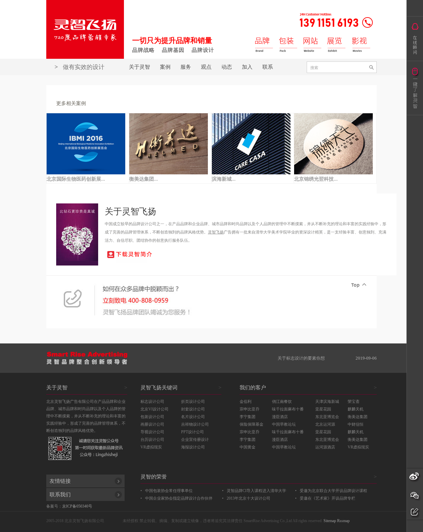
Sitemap (330, 520)
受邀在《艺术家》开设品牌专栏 (327, 498)
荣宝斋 (354, 401)
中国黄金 (247, 447)
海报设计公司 (193, 447)
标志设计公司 (152, 401)
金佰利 (245, 401)
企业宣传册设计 (195, 439)
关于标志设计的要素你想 (301, 358)
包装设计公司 (152, 416)
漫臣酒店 (280, 416)
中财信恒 (356, 424)
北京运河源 (325, 424)
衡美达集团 (357, 416)
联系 (267, 67)
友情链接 (60, 481)
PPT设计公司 (192, 432)
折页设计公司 (193, 401)
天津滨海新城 (327, 401)
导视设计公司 (152, 432)
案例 (165, 67)
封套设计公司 (193, 409)
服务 (185, 67)
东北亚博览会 (327, 416)
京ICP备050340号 (77, 506)
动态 (226, 67)
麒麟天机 (356, 409)
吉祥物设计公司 (195, 424)
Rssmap (343, 520)
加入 (247, 67)
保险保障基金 (251, 424)
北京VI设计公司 (154, 409)
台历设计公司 (152, 439)
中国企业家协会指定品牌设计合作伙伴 (178, 498)
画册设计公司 (152, 424)
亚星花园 (323, 409)
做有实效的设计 (79, 67)
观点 (206, 67)
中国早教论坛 (284, 424)
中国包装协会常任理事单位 (169, 490)
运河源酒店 (325, 447)
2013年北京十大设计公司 (246, 498)
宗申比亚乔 (249, 409)
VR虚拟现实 (358, 447)
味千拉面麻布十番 (288, 409)
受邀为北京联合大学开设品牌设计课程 (333, 490)
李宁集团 (247, 416)
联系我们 (60, 494)
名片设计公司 (193, 416)
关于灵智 (139, 67)
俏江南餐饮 (282, 401)
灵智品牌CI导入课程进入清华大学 (256, 490)
